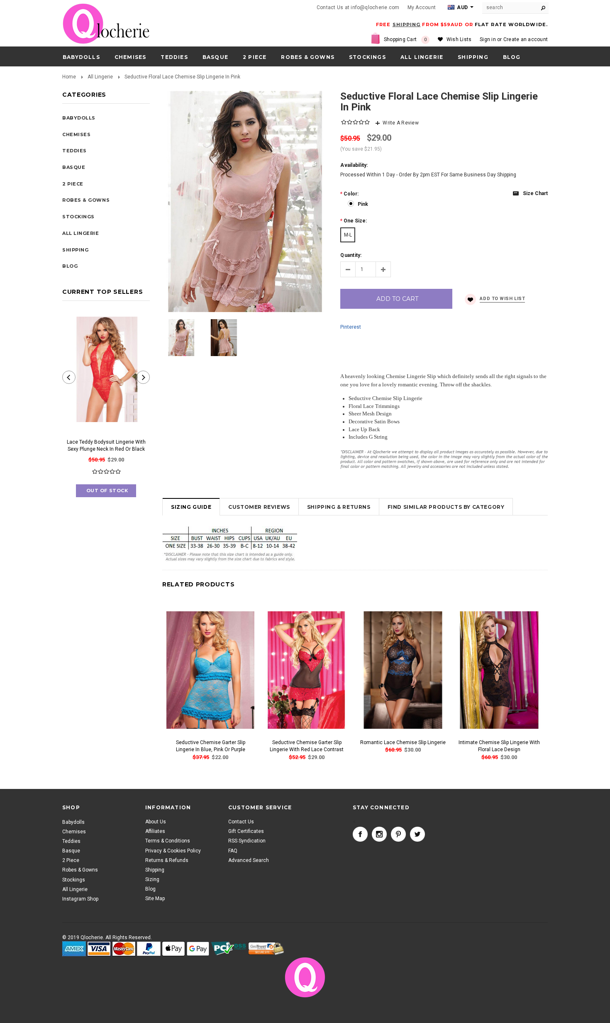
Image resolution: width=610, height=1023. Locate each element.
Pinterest (350, 327)
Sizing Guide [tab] (191, 507)
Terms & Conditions (167, 841)
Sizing (152, 880)
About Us (155, 822)
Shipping (154, 870)
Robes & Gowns (307, 57)
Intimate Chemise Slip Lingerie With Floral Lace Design (499, 746)
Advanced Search (248, 860)
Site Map (155, 899)
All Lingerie (421, 57)
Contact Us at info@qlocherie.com (358, 7)
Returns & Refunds (166, 860)
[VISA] (99, 949)
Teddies (174, 57)
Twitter (417, 834)
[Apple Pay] (173, 949)
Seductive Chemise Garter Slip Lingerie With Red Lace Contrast (307, 746)
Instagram (379, 834)
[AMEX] (74, 949)
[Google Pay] (198, 949)
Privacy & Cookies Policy (173, 851)
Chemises (130, 57)
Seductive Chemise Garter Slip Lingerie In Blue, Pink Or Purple (210, 746)
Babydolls (81, 57)
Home (69, 77)
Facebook (360, 834)
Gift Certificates (246, 832)
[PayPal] (149, 949)
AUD (462, 7)
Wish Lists (459, 39)
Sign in (488, 39)
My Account (421, 7)
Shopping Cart (405, 39)
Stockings (367, 57)
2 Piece (254, 57)
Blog (150, 889)
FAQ (232, 851)
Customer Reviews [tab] (259, 507)
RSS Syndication (247, 841)
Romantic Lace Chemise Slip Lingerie (403, 742)
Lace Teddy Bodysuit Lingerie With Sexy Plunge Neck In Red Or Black (106, 445)
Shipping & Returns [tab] (339, 507)
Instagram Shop (80, 899)
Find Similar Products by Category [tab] (446, 507)
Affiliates (155, 832)
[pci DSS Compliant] (229, 949)
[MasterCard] (124, 949)
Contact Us (241, 822)
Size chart (535, 193)
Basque (215, 57)
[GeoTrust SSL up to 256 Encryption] (266, 949)
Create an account (525, 39)
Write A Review (400, 123)
